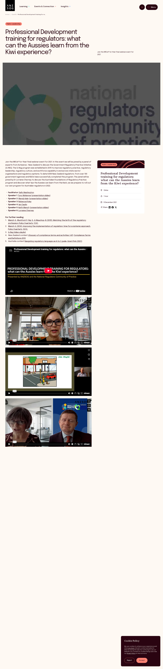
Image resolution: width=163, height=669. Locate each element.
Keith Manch (23, 208)
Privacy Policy (131, 653)
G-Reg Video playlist (17, 232)
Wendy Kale (23, 199)
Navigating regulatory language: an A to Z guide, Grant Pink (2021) (53, 241)
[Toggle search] (142, 7)
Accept (142, 660)
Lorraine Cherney (26, 211)
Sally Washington (26, 193)
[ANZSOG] (10, 5)
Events (14, 14)
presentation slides (41, 196)
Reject (129, 660)
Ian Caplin (23, 205)
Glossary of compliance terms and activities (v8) (50, 235)
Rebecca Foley (24, 202)
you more (131, 648)
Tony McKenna (24, 196)
